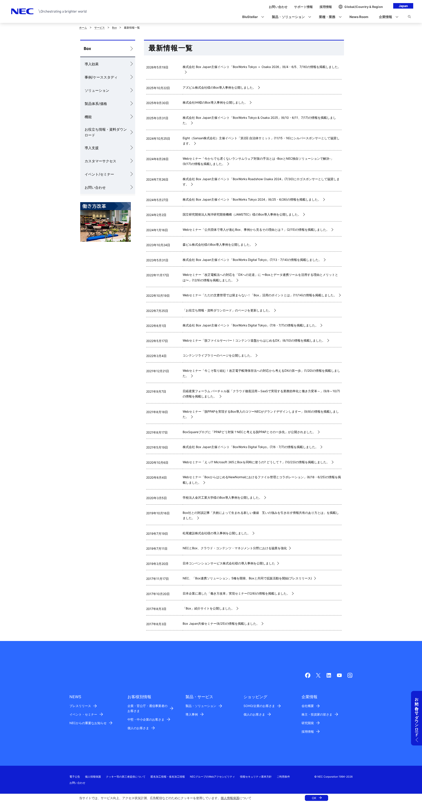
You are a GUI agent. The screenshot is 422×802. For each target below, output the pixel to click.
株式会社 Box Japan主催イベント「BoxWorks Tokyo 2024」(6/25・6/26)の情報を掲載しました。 (252, 199)
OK (314, 798)
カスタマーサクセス (100, 161)
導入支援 (92, 148)
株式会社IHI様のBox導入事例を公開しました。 (215, 102)
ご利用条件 (283, 776)
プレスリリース (80, 706)
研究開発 (308, 723)
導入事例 (192, 714)
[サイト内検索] (409, 17)
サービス (99, 27)
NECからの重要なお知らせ (88, 723)
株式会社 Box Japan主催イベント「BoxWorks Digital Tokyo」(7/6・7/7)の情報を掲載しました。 (250, 325)
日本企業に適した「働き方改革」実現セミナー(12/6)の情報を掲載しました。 (236, 593)
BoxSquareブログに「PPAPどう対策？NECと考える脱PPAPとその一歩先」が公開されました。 (249, 432)
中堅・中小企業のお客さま (145, 719)
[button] (252, 17)
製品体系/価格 (96, 103)
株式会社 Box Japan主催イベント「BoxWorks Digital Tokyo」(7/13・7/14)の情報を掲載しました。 (252, 260)
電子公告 (74, 776)
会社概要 (308, 706)
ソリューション (97, 90)
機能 (88, 117)
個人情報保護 (230, 798)
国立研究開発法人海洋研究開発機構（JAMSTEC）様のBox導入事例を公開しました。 (242, 214)
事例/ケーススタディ (101, 77)
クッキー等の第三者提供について (126, 776)
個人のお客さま (138, 728)
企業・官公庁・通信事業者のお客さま (147, 708)
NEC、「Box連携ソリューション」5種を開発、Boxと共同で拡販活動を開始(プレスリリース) (247, 578)
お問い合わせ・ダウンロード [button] (417, 714)
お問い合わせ (95, 187)
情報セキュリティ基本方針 (256, 776)
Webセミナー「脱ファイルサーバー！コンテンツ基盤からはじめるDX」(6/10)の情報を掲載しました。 (254, 340)
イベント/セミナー (99, 174)
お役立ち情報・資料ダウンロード (106, 132)
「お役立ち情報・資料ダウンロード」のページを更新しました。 (227, 310)
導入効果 (92, 64)
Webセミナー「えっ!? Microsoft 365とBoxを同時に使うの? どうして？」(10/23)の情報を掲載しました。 (256, 462)
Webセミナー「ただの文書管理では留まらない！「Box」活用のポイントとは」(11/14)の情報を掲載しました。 (260, 295)
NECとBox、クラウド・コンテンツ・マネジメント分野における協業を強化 (235, 548)
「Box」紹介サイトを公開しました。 (208, 608)
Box (114, 27)
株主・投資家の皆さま (317, 714)
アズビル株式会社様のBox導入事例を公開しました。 (219, 87)
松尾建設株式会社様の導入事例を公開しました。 (216, 533)
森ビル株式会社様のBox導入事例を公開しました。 (218, 244)
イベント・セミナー (83, 714)
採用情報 (308, 731)
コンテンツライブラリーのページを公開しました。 (218, 355)
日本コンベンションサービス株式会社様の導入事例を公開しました (229, 563)
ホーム (83, 27)
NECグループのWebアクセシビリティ (212, 776)
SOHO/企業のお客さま (259, 706)
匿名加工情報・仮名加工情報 (168, 776)
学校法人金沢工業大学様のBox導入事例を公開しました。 (222, 497)
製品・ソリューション (201, 706)
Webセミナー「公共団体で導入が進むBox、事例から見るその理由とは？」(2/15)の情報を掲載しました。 (256, 229)
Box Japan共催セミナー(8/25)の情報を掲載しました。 (221, 623)
